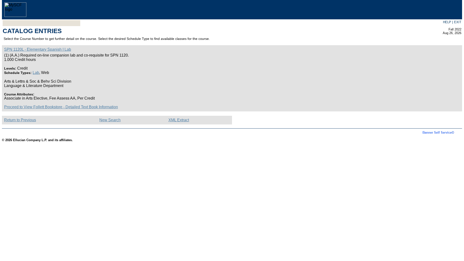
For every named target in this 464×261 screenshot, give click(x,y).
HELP (447, 22)
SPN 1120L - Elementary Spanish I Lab (37, 49)
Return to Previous (20, 120)
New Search (110, 120)
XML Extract (178, 120)
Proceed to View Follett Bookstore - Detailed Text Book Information (61, 107)
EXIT (457, 22)
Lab (36, 73)
